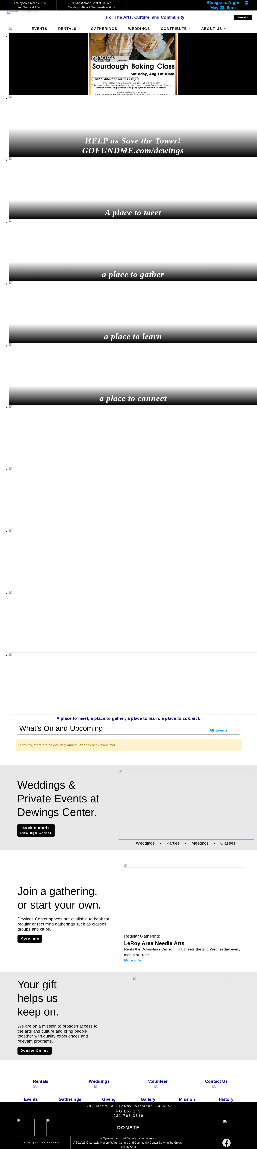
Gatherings (104, 29)
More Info (29, 938)
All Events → (221, 730)
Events (39, 29)
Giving (109, 1099)
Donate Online (34, 1050)
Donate (243, 17)
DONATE (128, 1127)
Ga (144, 1099)
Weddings (139, 29)
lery (151, 1099)
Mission (187, 1099)
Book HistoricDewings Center (36, 830)
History (226, 1099)
